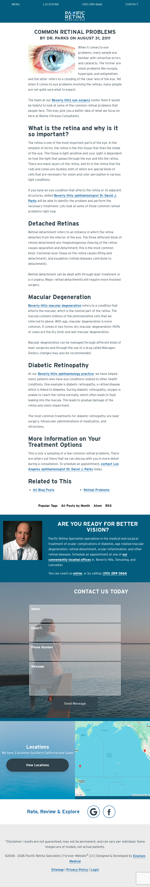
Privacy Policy (77, 870)
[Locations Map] (112, 758)
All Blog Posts (43, 490)
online (77, 573)
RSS (108, 506)
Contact (131, 4)
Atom (98, 506)
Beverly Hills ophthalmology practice (66, 374)
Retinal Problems (97, 490)
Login (95, 870)
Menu (16, 4)
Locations (51, 4)
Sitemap (57, 870)
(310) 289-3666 (92, 4)
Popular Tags (48, 506)
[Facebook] (109, 811)
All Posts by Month (75, 506)
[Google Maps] (93, 811)
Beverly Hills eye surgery (71, 100)
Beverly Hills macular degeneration (54, 305)
